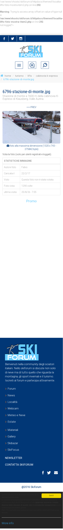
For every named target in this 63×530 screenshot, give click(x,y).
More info (8, 523)
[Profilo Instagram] (21, 38)
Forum (12, 388)
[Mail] (54, 472)
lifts (30, 75)
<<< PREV (31, 107)
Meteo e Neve (16, 415)
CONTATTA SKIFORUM (19, 464)
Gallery (12, 436)
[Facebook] (41, 472)
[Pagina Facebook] (4, 38)
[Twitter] (12, 38)
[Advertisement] (31, 236)
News (11, 395)
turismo (19, 75)
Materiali (13, 430)
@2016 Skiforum (31, 487)
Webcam (13, 408)
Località (12, 402)
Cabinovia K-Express (47, 75)
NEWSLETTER (13, 458)
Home (8, 75)
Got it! (51, 495)
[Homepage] (31, 51)
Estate (12, 421)
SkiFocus (13, 449)
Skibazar (13, 443)
